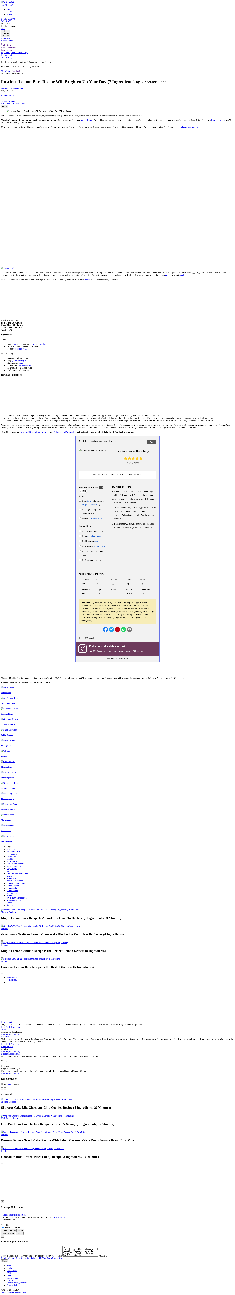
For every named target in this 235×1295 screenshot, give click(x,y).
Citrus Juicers (6, 767)
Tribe (3, 1029)
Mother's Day (12, 893)
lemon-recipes (12, 890)
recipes (10, 895)
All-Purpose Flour (8, 703)
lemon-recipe (12, 888)
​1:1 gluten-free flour (90, 504)
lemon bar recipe (218, 120)
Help (9, 1275)
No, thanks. (17, 71)
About (9, 1266)
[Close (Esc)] (2, 1087)
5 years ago (16, 1027)
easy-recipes (12, 868)
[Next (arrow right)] (5, 1089)
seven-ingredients (14, 900)
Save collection (8, 1233)
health (9, 12)
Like (3, 1027)
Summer (10, 905)
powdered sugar (20, 349)
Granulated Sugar (8, 724)
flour (14, 344)
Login (3, 19)
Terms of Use (12, 1278)
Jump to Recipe (7, 95)
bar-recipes (11, 849)
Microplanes (6, 820)
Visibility (5, 1225)
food (8, 9)
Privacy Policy (13, 1280)
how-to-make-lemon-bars (17, 873)
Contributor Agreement (16, 1283)
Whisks (4, 756)
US (101, 487)
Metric (83, 491)
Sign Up (11, 19)
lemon (9, 876)
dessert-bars (12, 856)
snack (181, 275)
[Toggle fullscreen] (5, 1087)
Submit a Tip (6, 21)
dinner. (87, 280)
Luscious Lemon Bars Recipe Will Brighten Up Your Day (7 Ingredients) (32, 1258)
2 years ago (16, 1073)
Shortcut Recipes (8, 912)
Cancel (19, 1233)
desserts (10, 859)
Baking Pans (6, 693)
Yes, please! (6, 71)
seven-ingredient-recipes (17, 898)
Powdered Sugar (7, 714)
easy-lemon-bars (14, 866)
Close (20, 1230)
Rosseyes (5, 1037)
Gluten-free (18, 88)
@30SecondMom (100, 651)
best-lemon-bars (13, 851)
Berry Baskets (6, 841)
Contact (10, 1268)
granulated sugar (19, 360)
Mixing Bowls (6, 746)
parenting (11, 14)
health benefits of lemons (187, 127)
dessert (168, 275)
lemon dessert (86, 120)
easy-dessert (12, 861)
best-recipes (12, 854)
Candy (4, 1151)
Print (151, 442)
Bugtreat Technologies (10, 1054)
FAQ (9, 1273)
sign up (4, 5)
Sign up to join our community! (14, 52)
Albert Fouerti (7, 1046)
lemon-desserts (13, 885)
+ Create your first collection (13, 1215)
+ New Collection (9, 1230)
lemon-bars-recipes (15, 881)
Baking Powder (7, 735)
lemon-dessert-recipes (16, 883)
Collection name (8, 1220)
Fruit (11, 88)
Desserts (4, 88)
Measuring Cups (7, 799)
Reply (8, 1027)
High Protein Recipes (10, 1118)
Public (7, 1228)
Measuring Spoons (8, 809)
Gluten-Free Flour (8, 788)
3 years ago (16, 1051)
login (11, 5)
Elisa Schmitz (7, 1022)
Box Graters (6, 831)
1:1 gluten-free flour (38, 344)
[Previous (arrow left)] (2, 1089)
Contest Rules (12, 1285)
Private (16, 1228)
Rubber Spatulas (7, 778)
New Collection (60, 1217)
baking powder (24, 365)
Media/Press (12, 1270)
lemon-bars (11, 878)
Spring (9, 903)
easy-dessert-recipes (15, 864)
